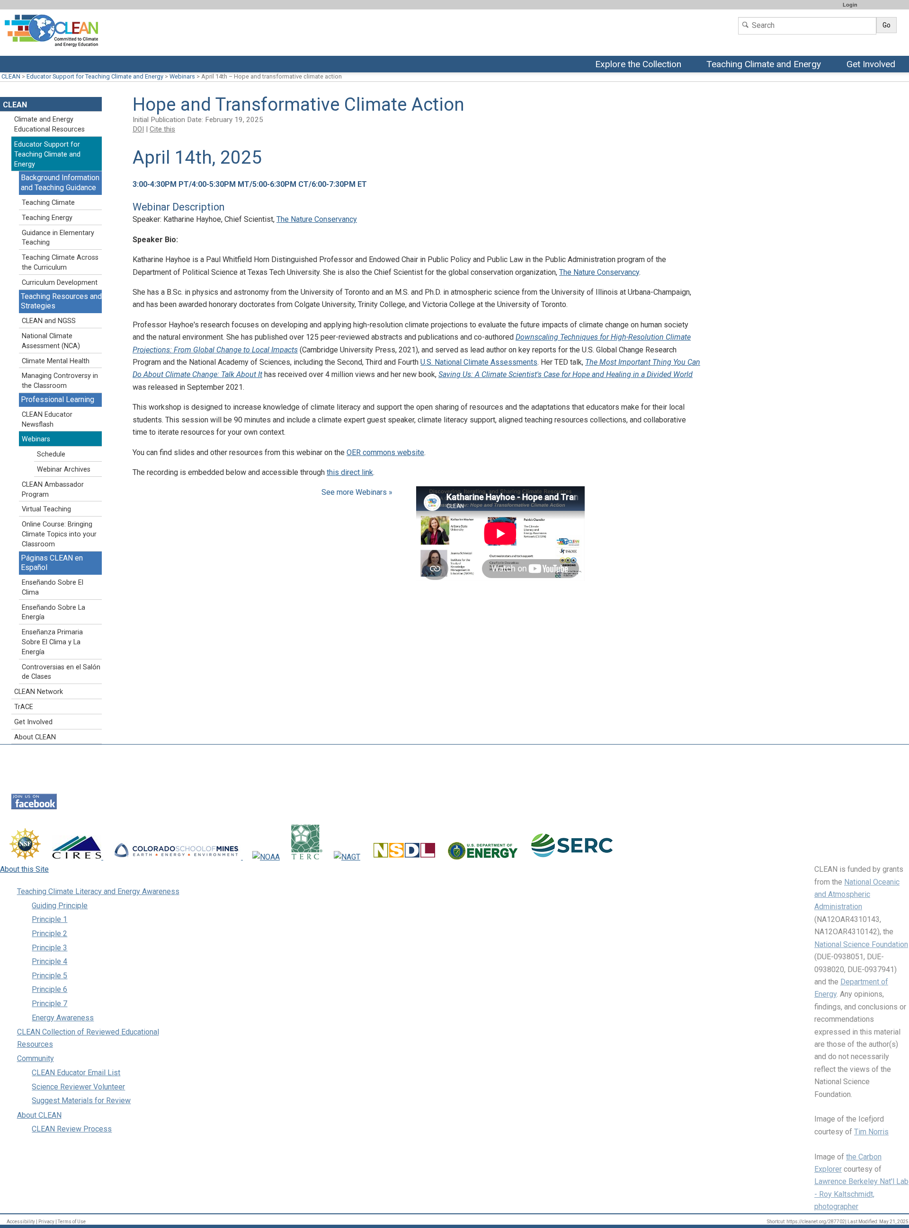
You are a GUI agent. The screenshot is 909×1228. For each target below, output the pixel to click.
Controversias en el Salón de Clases (61, 672)
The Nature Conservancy (316, 219)
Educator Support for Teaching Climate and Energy (95, 76)
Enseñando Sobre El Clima (52, 587)
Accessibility (21, 1221)
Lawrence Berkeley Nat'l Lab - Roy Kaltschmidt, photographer (861, 1194)
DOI (138, 129)
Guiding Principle (60, 905)
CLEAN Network (38, 692)
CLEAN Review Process (72, 1128)
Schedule (51, 454)
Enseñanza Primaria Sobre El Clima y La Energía (52, 642)
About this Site (24, 869)
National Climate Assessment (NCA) (51, 341)
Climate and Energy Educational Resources (49, 124)
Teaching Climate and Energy (763, 65)
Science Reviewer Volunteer (78, 1086)
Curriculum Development (60, 283)
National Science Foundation (861, 944)
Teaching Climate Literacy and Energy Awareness (98, 891)
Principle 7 (49, 1003)
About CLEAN (35, 737)
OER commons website (385, 452)
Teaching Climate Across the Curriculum (60, 263)
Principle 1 (49, 919)
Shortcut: (776, 1221)
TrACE (23, 707)
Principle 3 (49, 947)
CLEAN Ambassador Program (53, 490)
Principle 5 (49, 975)
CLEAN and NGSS (49, 321)
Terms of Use (72, 1221)
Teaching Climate (48, 203)
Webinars (182, 76)
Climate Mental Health (55, 361)
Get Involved (872, 65)
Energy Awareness (63, 1017)
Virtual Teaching (46, 509)
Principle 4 (49, 961)
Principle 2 (49, 933)
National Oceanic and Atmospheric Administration (857, 894)
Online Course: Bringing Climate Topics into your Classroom (59, 534)
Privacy (46, 1221)
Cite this (162, 129)
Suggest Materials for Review (81, 1100)
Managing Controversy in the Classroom (60, 381)
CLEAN (10, 76)
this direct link (350, 472)
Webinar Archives (63, 469)
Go (886, 25)
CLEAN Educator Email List (76, 1072)
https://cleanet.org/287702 (815, 1221)
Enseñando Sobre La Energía (53, 613)
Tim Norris (871, 1131)
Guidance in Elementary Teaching (58, 238)
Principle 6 (49, 989)
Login (850, 5)
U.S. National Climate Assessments (478, 362)
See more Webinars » (356, 492)
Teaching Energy (47, 218)
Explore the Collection (640, 65)
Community (35, 1058)
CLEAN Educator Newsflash (47, 420)
